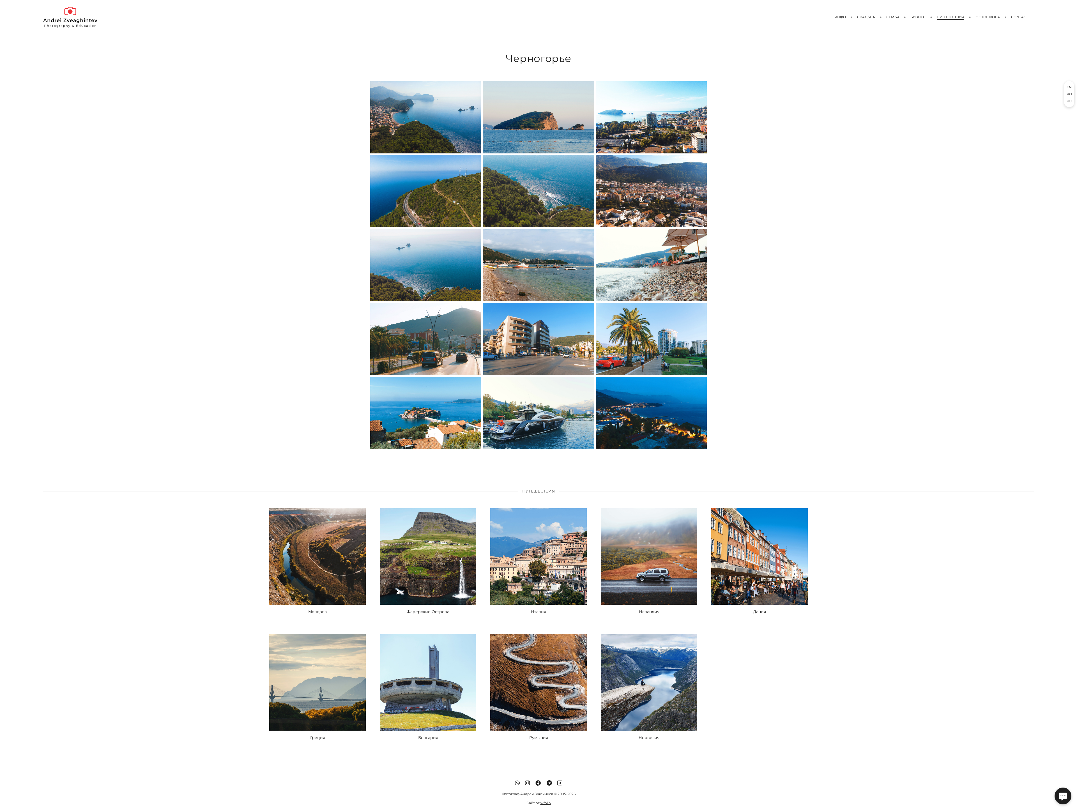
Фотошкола (987, 17)
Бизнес (918, 17)
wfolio (545, 803)
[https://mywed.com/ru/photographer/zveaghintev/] (559, 783)
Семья (892, 17)
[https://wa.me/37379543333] (517, 783)
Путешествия (950, 17)
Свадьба (866, 17)
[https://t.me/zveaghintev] (549, 783)
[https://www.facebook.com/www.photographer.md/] (538, 783)
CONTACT (1019, 17)
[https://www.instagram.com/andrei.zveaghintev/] (527, 783)
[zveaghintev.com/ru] (70, 17)
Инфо (840, 17)
